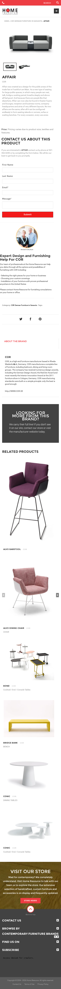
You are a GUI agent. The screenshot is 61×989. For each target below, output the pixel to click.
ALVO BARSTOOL (15, 549)
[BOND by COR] (29, 661)
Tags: (40, 305)
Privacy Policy (43, 984)
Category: (6, 305)
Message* (7, 199)
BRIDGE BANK (13, 743)
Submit (28, 214)
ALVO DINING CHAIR (16, 628)
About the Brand (15, 341)
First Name (7, 165)
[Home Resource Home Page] (10, 11)
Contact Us (11, 920)
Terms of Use (29, 984)
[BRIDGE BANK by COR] (29, 718)
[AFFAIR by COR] (30, 44)
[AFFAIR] (10, 66)
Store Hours (30, 901)
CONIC (9, 796)
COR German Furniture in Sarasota (26, 21)
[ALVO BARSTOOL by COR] (29, 502)
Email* (5, 188)
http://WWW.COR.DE (14, 391)
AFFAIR (9, 77)
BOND (9, 686)
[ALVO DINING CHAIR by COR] (29, 591)
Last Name (7, 176)
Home (6, 21)
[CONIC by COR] (29, 774)
